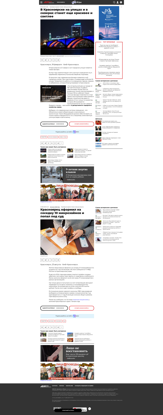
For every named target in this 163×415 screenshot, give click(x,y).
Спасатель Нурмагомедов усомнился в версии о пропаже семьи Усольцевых (109, 53)
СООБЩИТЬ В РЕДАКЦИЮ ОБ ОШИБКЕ (84, 385)
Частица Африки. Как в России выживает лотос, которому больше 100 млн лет (112, 112)
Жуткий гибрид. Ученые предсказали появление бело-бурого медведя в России (113, 96)
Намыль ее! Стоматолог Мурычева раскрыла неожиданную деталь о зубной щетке (112, 228)
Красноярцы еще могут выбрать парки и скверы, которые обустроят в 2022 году (83, 156)
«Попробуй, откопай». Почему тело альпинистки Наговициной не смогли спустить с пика (112, 239)
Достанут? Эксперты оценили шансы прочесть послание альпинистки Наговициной (112, 217)
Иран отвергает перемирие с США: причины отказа (111, 138)
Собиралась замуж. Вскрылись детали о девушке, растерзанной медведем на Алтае (111, 90)
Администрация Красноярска (72, 56)
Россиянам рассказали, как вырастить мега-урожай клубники (111, 122)
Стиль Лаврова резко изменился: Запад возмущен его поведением (111, 127)
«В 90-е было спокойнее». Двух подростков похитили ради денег (112, 83)
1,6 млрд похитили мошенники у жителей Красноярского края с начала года (56, 340)
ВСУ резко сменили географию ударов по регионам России (110, 144)
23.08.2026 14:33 (44, 207)
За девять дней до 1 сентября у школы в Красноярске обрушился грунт (109, 67)
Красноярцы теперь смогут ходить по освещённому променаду (55, 161)
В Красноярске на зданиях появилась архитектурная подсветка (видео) (55, 151)
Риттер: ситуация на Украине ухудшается (110, 133)
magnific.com (44, 256)
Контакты (54, 385)
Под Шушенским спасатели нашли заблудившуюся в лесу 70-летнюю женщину (109, 74)
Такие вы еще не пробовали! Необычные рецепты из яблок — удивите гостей (109, 47)
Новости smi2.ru (46, 202)
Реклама (61, 385)
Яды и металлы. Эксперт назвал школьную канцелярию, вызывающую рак (111, 211)
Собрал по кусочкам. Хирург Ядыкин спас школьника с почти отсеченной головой (112, 107)
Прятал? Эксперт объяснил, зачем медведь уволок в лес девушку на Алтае (112, 101)
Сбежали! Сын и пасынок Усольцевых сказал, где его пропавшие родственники (113, 234)
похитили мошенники (80, 299)
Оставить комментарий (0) (82, 124)
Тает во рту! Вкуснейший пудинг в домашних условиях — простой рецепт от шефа (112, 222)
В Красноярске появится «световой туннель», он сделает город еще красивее (83, 151)
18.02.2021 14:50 (44, 7)
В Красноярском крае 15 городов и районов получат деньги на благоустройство (56, 156)
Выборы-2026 (69, 385)
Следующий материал (68, 410)
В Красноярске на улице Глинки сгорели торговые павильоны (109, 60)
